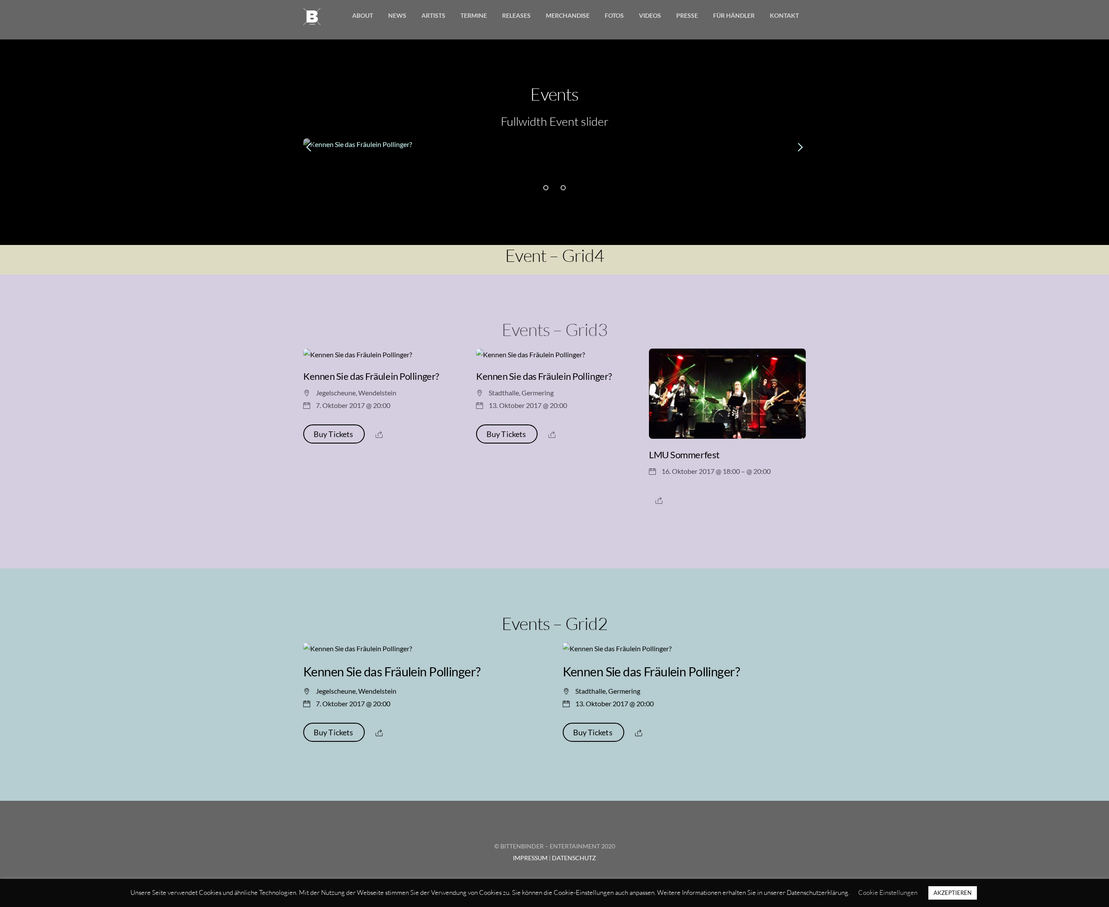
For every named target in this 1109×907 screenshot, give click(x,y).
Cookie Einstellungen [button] (888, 892)
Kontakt (784, 15)
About (362, 15)
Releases (516, 15)
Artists (433, 15)
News (397, 15)
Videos (650, 15)
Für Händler (734, 15)
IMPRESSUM (530, 858)
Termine (473, 15)
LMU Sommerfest (684, 454)
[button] (309, 147)
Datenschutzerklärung (817, 892)
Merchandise (568, 15)
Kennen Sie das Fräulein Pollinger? (371, 376)
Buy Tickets (334, 434)
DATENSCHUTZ (574, 858)
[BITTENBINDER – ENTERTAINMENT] (312, 19)
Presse (687, 15)
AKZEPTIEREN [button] (953, 892)
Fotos (614, 15)
